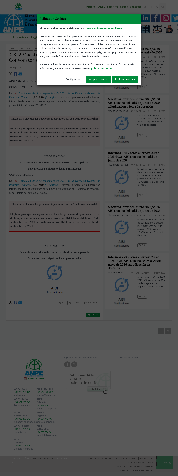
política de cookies (101, 68)
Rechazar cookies (125, 79)
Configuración (73, 79)
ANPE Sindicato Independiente (104, 28)
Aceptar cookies (98, 79)
